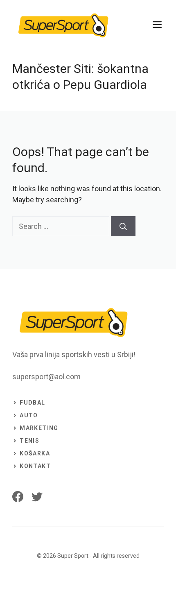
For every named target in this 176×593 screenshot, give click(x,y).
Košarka (35, 453)
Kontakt (35, 466)
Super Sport (72, 555)
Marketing (39, 428)
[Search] (123, 226)
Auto (29, 415)
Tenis (29, 440)
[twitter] (37, 496)
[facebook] (17, 496)
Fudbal (32, 402)
